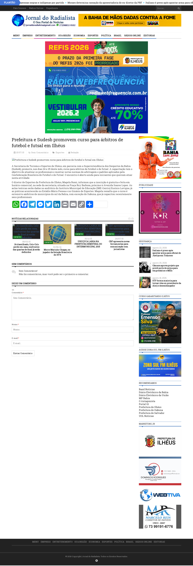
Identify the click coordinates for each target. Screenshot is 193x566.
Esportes (93, 35)
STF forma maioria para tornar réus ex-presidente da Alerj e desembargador (166, 283)
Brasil (118, 35)
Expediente (52, 8)
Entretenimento (45, 35)
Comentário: (18, 292)
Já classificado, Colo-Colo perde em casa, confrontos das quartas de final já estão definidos (26, 248)
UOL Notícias (146, 415)
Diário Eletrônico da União (154, 395)
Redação (75, 152)
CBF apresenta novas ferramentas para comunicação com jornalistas (119, 245)
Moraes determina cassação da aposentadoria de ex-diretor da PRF (91, 2)
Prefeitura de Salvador (151, 412)
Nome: (15, 324)
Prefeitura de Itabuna (151, 410)
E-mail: (15, 338)
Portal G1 (144, 404)
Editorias (149, 35)
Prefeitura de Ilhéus (150, 407)
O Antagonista (147, 401)
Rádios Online (36, 8)
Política (106, 35)
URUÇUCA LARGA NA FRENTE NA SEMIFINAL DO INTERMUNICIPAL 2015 (88, 244)
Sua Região (64, 35)
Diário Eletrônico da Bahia (153, 392)
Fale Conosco (19, 8)
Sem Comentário (39, 152)
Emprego (28, 35)
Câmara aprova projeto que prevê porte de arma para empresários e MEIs (165, 268)
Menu (16, 35)
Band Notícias (147, 389)
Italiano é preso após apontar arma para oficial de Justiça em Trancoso (166, 253)
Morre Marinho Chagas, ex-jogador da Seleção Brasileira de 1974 (57, 252)
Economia (79, 35)
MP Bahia (144, 398)
